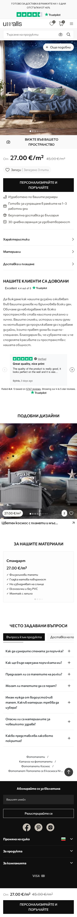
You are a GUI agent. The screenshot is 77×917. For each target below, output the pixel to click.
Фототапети (35, 756)
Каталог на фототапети (36, 761)
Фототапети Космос (35, 766)
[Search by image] (60, 34)
